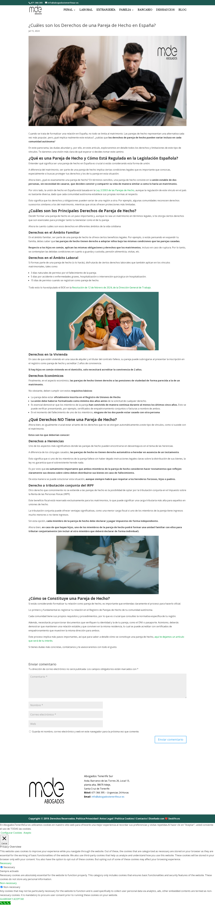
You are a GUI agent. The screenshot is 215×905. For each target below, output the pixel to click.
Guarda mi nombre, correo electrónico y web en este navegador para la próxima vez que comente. (85, 731)
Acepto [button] (27, 832)
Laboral (86, 10)
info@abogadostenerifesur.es (108, 796)
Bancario (145, 10)
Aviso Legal (106, 818)
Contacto (141, 818)
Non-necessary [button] (8, 883)
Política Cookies (124, 818)
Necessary (9, 867)
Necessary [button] (5, 863)
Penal (68, 10)
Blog (182, 10)
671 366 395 (37, 2)
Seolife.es (174, 818)
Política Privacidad (87, 818)
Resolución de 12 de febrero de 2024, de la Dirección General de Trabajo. (111, 287)
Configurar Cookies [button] (11, 832)
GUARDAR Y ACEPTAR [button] (12, 899)
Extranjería (106, 10)
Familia (125, 10)
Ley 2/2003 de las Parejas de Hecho (115, 190)
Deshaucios (165, 10)
